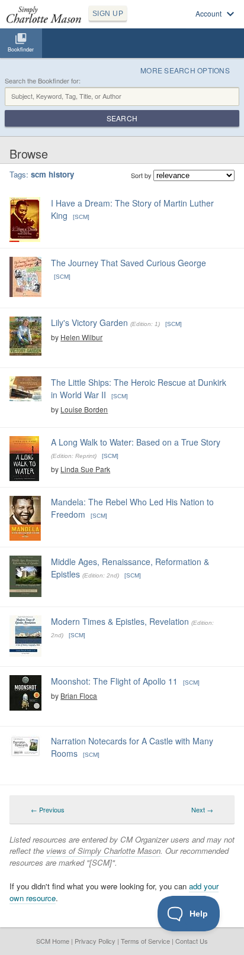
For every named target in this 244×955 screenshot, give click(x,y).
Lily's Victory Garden (89, 322)
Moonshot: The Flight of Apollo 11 (114, 681)
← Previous (48, 809)
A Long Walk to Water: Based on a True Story (135, 442)
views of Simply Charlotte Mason (103, 850)
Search (122, 118)
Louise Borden (84, 409)
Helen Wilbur (81, 337)
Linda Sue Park (85, 469)
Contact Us (191, 941)
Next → (202, 809)
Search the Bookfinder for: (43, 80)
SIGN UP (107, 13)
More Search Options (185, 70)
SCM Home (52, 941)
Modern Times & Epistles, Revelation (120, 621)
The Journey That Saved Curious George (128, 263)
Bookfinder (21, 49)
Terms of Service (145, 941)
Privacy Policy (95, 941)
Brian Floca (78, 696)
